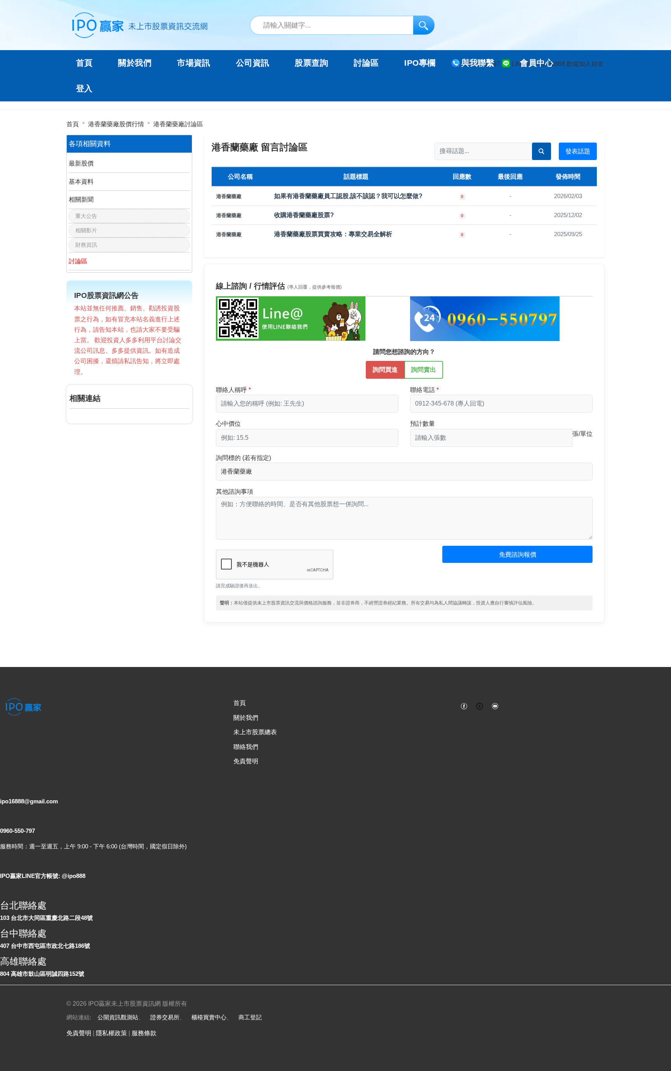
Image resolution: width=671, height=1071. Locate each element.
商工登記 (250, 1017)
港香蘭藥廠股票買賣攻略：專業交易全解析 (333, 234)
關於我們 (245, 717)
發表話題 (577, 151)
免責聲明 (245, 761)
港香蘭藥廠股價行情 (116, 124)
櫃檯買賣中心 (208, 1017)
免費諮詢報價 (517, 554)
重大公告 (86, 216)
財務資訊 (86, 245)
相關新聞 (81, 199)
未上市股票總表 (255, 732)
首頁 (84, 63)
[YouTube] (495, 705)
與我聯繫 (478, 63)
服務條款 (144, 1033)
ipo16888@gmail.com (29, 801)
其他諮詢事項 (234, 491)
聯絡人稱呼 (231, 390)
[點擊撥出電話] (485, 318)
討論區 (366, 63)
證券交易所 (164, 1017)
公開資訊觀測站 (117, 1017)
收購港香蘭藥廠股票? (304, 215)
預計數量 (422, 423)
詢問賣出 (423, 369)
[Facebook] (464, 705)
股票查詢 (311, 63)
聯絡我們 (245, 747)
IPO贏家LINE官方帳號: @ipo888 (42, 875)
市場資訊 (193, 63)
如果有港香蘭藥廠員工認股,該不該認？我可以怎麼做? (348, 196)
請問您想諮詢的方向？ (404, 351)
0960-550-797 (17, 830)
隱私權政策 (111, 1033)
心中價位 (228, 423)
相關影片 (86, 230)
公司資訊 (252, 63)
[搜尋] (424, 25)
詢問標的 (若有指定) (243, 458)
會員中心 (536, 63)
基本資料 (81, 181)
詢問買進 (385, 369)
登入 (84, 88)
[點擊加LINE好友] (290, 318)
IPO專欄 (419, 63)
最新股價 (81, 163)
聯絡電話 (422, 390)
